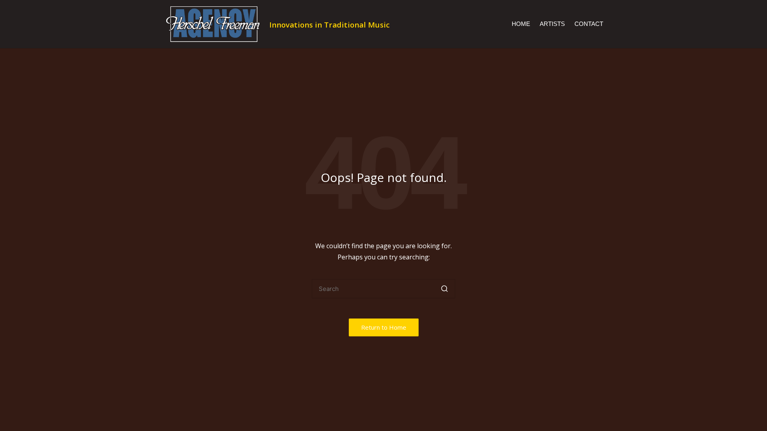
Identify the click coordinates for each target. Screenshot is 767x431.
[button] (444, 289)
